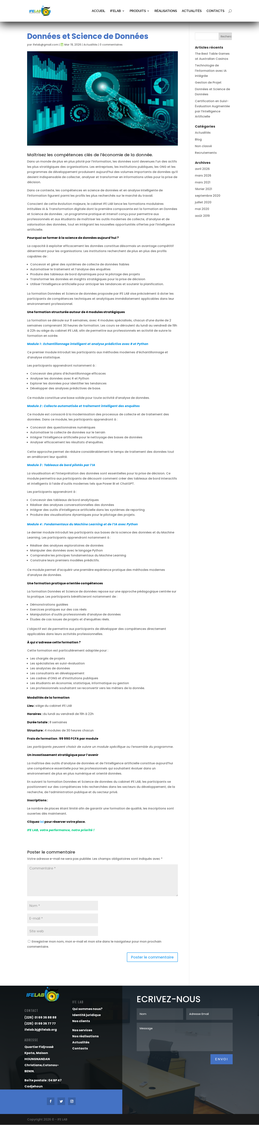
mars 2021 (202, 182)
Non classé (203, 146)
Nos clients (81, 1021)
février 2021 (203, 189)
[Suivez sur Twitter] (61, 1101)
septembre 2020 (207, 195)
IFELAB (115, 11)
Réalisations (166, 11)
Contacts (215, 11)
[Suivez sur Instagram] (72, 1101)
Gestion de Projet (208, 82)
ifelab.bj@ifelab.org (40, 1029)
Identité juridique (86, 1015)
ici (42, 822)
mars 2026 (203, 175)
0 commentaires (111, 45)
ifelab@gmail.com (45, 45)
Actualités (192, 11)
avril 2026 (202, 169)
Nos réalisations (85, 1036)
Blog (198, 139)
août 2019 (202, 216)
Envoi (221, 1059)
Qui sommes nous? (87, 1009)
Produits (138, 11)
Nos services (82, 1030)
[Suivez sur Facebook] (50, 1101)
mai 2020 (202, 209)
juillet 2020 (203, 202)
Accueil (98, 11)
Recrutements (206, 153)
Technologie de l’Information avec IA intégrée (211, 70)
